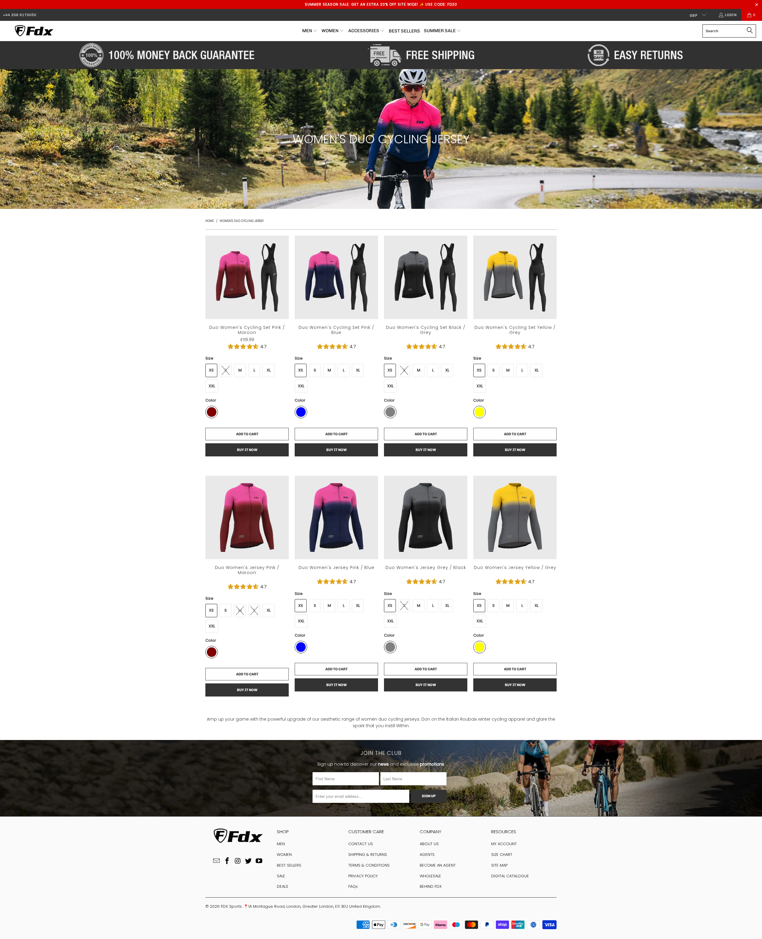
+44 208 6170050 (19, 15)
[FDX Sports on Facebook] (227, 861)
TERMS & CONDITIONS (369, 865)
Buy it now (247, 450)
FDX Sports (231, 906)
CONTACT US (360, 844)
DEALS (282, 886)
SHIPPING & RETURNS (367, 854)
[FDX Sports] (33, 31)
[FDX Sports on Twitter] (248, 861)
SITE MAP (499, 865)
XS (211, 370)
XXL (212, 386)
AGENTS (427, 854)
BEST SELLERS (289, 865)
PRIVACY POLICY (363, 876)
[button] (310, 31)
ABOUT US (429, 844)
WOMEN (284, 854)
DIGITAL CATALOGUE (510, 876)
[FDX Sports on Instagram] (237, 861)
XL (269, 370)
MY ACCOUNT (504, 844)
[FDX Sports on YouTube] (259, 861)
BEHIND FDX (431, 886)
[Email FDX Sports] (216, 861)
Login (731, 15)
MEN (281, 844)
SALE (281, 876)
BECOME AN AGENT (438, 865)
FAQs (353, 886)
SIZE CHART (501, 854)
